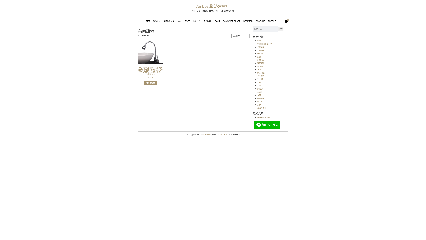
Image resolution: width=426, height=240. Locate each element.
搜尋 (281, 29)
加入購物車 (150, 83)
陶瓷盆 (260, 101)
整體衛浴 (260, 63)
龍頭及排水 (261, 108)
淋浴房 (260, 88)
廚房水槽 (260, 60)
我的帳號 (156, 21)
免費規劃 (207, 21)
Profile (272, 21)
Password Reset (231, 21)
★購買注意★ (169, 21)
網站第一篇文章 (263, 117)
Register (248, 21)
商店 (148, 21)
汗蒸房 (260, 69)
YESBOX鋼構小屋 (264, 44)
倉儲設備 (260, 47)
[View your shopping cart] (286, 22)
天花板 (260, 53)
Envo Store (222, 134)
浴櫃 (259, 82)
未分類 (260, 66)
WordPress (206, 134)
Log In (217, 21)
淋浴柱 (260, 92)
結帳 (179, 21)
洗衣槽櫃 (260, 72)
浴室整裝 (260, 76)
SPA (259, 40)
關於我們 (196, 21)
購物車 (187, 21)
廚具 (259, 56)
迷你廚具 (260, 98)
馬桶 (259, 104)
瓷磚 (259, 95)
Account (260, 21)
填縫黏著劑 (261, 50)
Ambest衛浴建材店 (213, 6)
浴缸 (259, 85)
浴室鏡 (260, 79)
